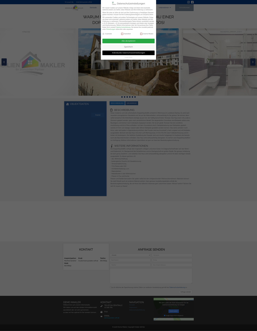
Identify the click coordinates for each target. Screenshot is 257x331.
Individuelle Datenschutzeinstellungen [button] (128, 53)
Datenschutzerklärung (123, 27)
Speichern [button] (128, 47)
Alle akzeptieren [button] (128, 41)
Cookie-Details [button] (128, 57)
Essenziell (108, 34)
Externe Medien (148, 34)
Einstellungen (110, 29)
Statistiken (127, 34)
